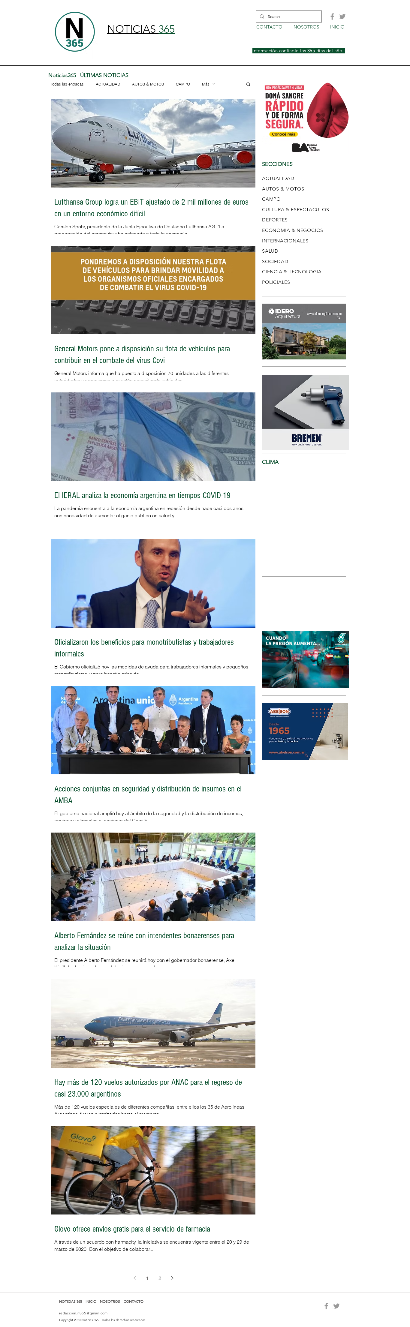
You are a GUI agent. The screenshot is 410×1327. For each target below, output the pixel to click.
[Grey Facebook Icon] (332, 16)
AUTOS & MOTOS (148, 84)
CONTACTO (133, 1301)
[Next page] (172, 1278)
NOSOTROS (110, 1301)
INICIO (91, 1301)
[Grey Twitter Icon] (342, 16)
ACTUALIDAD (108, 84)
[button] (248, 85)
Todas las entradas (67, 84)
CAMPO (183, 84)
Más (206, 84)
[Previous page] (134, 1278)
